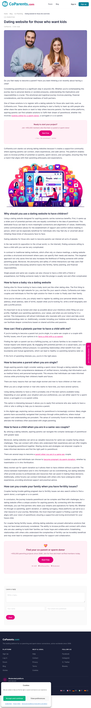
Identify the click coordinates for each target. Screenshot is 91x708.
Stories (5, 670)
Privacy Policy (17, 703)
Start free (45, 133)
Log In (5, 658)
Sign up (83, 4)
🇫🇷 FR (68, 690)
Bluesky (65, 666)
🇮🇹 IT (80, 690)
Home (6, 14)
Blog (11, 14)
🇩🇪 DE (74, 690)
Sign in (73, 4)
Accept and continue (14, 698)
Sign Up (5, 654)
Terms (34, 666)
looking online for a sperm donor (25, 116)
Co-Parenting (18, 14)
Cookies (35, 670)
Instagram (65, 658)
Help (34, 654)
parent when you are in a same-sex (50, 454)
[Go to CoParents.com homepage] (18, 4)
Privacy (35, 662)
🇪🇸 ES (86, 690)
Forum (5, 662)
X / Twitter (66, 662)
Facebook (65, 654)
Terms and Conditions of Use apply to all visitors (34, 703)
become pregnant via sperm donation (59, 459)
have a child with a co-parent (50, 336)
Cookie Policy (8, 703)
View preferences (38, 698)
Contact (35, 658)
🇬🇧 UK (62, 690)
